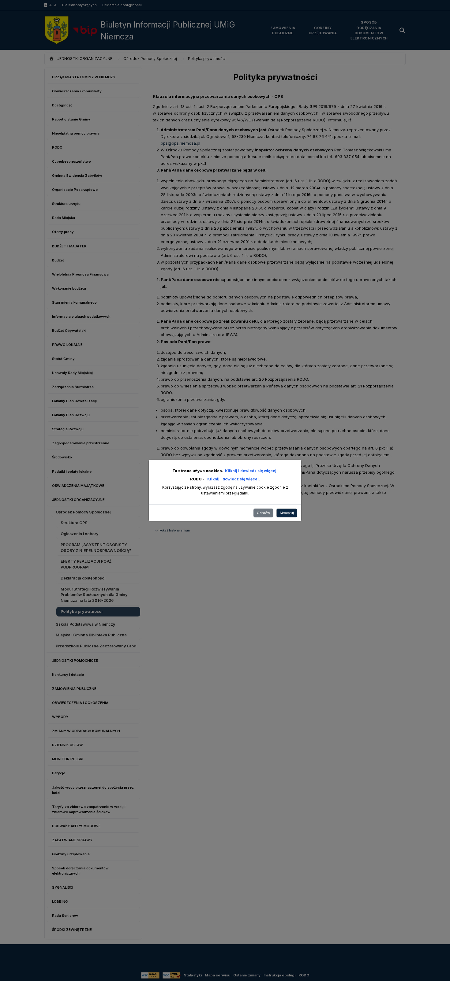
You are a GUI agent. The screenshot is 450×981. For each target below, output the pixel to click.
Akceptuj (286, 513)
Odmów (263, 513)
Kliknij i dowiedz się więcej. (251, 470)
